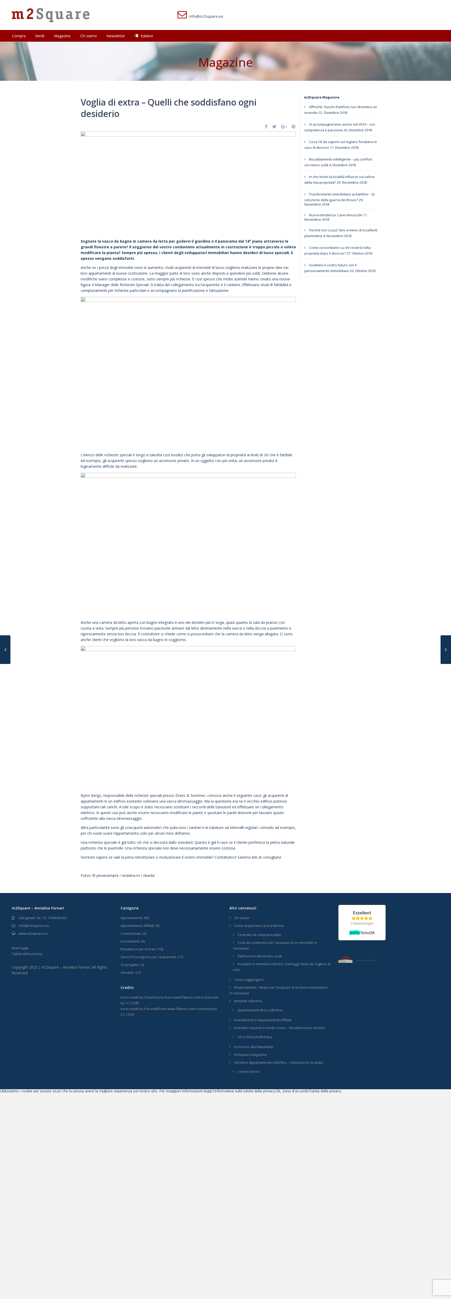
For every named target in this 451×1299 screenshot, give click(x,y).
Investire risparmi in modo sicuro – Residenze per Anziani (279, 1027)
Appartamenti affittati (137, 925)
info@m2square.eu (34, 925)
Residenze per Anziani (138, 949)
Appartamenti (131, 917)
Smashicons (154, 997)
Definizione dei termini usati (260, 956)
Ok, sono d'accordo (292, 1090)
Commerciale (131, 933)
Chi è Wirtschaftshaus (255, 1037)
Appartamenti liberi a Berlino (260, 1010)
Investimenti (130, 941)
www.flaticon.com (186, 997)
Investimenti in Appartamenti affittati (263, 1020)
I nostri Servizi (249, 1071)
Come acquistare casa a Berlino (259, 925)
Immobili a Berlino (248, 1001)
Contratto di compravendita (259, 934)
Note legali (20, 948)
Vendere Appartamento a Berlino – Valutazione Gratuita (278, 1062)
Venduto (127, 972)
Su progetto (130, 964)
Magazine (62, 35)
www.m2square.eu (33, 933)
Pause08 (151, 1008)
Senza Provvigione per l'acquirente (148, 957)
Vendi (39, 35)
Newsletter (115, 35)
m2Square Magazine (322, 97)
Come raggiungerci (249, 979)
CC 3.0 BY (132, 1003)
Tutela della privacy (27, 953)
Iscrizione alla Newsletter (254, 1046)
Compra (19, 35)
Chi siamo (88, 35)
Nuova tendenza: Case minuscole (335, 215)
